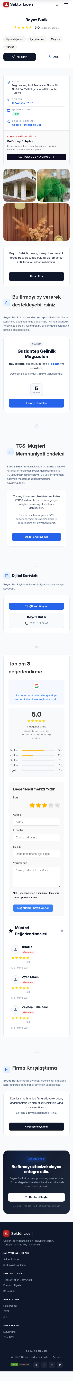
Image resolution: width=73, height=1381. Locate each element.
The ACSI (8, 1337)
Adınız (17, 814)
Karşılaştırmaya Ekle (36, 1126)
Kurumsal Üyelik (12, 1285)
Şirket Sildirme (11, 1259)
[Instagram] (52, 1365)
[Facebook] (44, 1365)
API (5, 1316)
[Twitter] (36, 1365)
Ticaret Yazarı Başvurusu (17, 1279)
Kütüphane (9, 1331)
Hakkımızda (10, 1305)
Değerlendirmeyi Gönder (33, 908)
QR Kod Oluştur (38, 606)
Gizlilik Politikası (19, 1357)
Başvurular (9, 1290)
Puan (16, 797)
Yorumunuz (20, 863)
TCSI (6, 1311)
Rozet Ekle (36, 276)
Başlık (17, 846)
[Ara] (57, 5)
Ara (55, 56)
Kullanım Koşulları (40, 1357)
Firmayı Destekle (36, 403)
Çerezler (57, 1357)
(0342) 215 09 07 (22, 103)
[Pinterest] (60, 1365)
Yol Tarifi (21, 56)
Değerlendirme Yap (36, 536)
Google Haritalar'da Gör (26, 124)
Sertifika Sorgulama (14, 1265)
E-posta (18, 830)
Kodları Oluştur (39, 1197)
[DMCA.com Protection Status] (20, 1365)
